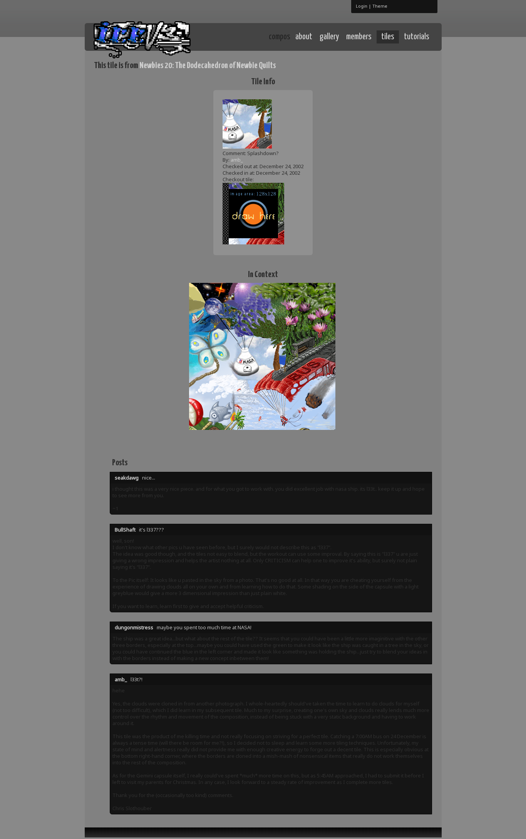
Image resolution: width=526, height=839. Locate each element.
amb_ (237, 159)
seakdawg (127, 477)
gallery (329, 37)
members (359, 37)
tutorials (416, 37)
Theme (379, 6)
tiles (387, 37)
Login (361, 6)
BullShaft (125, 529)
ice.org (150, 36)
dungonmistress (134, 627)
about (303, 37)
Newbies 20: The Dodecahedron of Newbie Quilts (207, 65)
